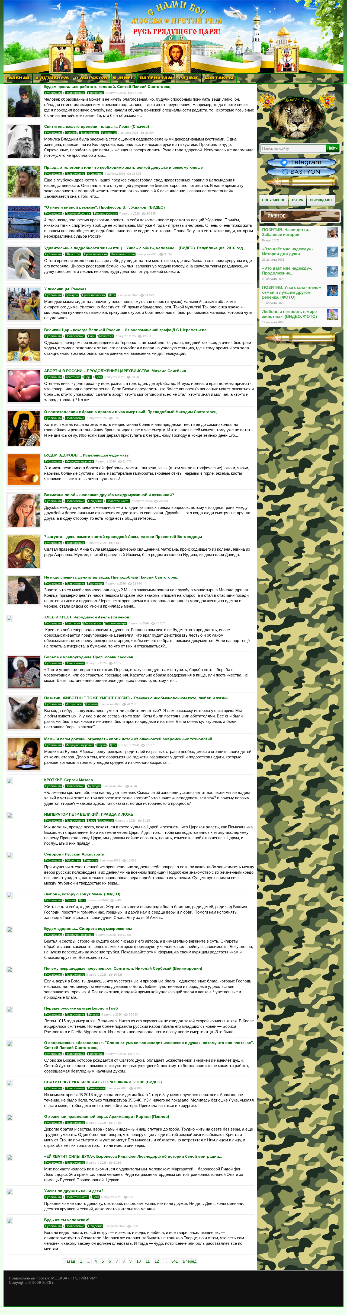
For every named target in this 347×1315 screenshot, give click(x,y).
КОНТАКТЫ (219, 78)
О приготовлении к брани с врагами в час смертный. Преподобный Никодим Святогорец (130, 412)
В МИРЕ (123, 78)
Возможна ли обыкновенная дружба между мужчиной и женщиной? (109, 495)
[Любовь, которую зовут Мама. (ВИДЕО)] (9, 897)
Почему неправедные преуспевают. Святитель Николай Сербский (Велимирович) (123, 968)
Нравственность (95, 254)
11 (148, 1261)
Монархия (106, 336)
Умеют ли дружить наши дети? (74, 1191)
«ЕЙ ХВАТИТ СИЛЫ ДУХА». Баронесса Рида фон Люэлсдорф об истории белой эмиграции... (133, 1156)
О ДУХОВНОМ (52, 78)
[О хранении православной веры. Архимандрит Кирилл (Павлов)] (9, 1119)
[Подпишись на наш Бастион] (301, 175)
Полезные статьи (123, 254)
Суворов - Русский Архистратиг (75, 854)
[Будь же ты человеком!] (9, 1223)
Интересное (74, 704)
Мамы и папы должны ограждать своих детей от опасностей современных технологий (128, 739)
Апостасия (73, 377)
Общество (95, 173)
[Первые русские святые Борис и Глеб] (9, 1011)
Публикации (53, 92)
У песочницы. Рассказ (65, 289)
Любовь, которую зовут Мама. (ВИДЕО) (82, 894)
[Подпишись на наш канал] (301, 166)
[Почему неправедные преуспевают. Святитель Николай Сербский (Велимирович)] (9, 971)
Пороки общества (78, 213)
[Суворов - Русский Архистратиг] (9, 857)
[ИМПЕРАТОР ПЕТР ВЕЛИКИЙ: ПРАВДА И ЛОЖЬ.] (9, 817)
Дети (112, 295)
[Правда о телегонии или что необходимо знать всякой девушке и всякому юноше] (23, 197)
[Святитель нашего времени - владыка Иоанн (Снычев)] (23, 157)
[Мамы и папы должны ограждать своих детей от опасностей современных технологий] (23, 770)
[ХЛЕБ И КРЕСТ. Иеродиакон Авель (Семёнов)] (9, 620)
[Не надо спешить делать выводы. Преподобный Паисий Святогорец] (23, 604)
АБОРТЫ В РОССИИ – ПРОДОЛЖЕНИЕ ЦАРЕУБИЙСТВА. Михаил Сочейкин (115, 371)
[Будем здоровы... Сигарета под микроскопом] (9, 931)
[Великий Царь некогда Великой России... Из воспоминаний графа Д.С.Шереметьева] (23, 361)
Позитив (92, 704)
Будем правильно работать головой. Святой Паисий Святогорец (107, 86)
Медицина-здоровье (79, 461)
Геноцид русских (105, 213)
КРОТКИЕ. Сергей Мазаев (68, 780)
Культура (72, 295)
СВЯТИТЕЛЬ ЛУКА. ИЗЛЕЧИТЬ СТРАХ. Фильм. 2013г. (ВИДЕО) (103, 1082)
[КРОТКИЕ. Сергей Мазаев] (9, 783)
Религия (93, 1014)
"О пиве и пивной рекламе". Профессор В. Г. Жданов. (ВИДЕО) (104, 207)
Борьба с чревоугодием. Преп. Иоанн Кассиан (88, 657)
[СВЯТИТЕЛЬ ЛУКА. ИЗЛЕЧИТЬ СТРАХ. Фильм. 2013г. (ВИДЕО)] (9, 1085)
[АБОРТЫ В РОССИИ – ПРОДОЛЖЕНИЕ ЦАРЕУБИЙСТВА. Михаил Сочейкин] (23, 402)
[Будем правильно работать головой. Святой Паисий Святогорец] (23, 116)
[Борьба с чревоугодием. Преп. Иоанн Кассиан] (23, 688)
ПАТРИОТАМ (156, 78)
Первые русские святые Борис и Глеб (81, 1008)
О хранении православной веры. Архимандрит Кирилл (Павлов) (106, 1116)
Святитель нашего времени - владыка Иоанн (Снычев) (96, 126)
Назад (69, 1261)
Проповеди (95, 92)
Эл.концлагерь (116, 623)
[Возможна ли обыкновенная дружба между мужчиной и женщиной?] (23, 527)
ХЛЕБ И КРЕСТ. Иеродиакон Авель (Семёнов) (87, 617)
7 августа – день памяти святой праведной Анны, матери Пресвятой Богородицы (123, 536)
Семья (70, 900)
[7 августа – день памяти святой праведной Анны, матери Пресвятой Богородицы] (23, 567)
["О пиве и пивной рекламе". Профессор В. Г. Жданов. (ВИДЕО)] (23, 238)
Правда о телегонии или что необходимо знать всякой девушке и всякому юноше (123, 167)
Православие (75, 92)
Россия (71, 132)
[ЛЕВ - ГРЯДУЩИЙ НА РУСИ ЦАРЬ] (297, 139)
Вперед (190, 1261)
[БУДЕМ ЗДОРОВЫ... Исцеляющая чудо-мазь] (23, 485)
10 (138, 1261)
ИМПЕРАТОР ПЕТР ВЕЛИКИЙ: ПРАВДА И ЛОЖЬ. (89, 814)
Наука (101, 745)
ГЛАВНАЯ (17, 78)
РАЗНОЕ (188, 78)
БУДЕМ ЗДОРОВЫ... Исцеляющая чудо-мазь (86, 455)
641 (174, 1261)
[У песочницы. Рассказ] (23, 320)
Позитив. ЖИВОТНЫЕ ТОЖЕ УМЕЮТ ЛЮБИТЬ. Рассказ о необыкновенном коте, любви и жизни (136, 698)
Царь (91, 336)
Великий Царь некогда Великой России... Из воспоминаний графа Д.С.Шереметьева (125, 330)
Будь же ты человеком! (66, 1220)
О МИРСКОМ (91, 78)
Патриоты (109, 132)
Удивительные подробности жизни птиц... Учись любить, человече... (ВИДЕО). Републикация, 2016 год (143, 248)
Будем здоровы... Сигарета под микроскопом (88, 928)
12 (157, 1261)
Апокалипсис (93, 623)
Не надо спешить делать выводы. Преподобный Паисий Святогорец (111, 577)
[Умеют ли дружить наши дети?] (9, 1194)
